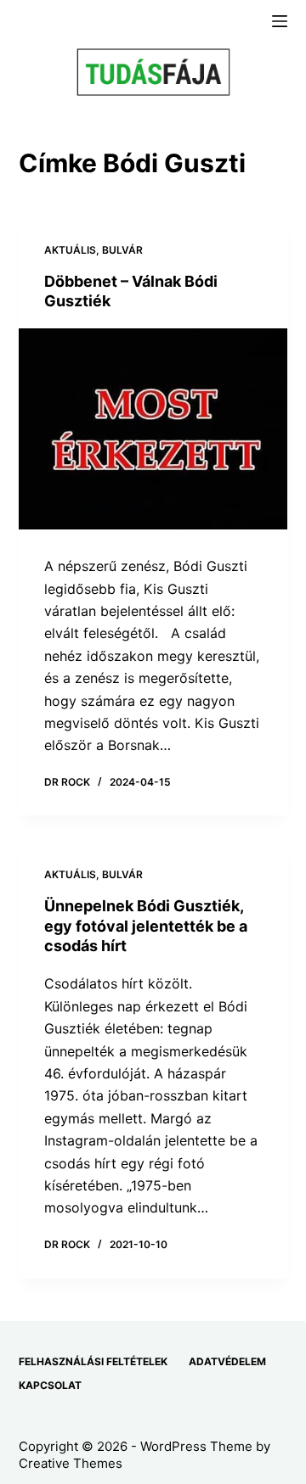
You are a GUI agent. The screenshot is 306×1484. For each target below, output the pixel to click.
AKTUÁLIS (70, 250)
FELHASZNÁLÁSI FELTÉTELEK (93, 1361)
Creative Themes (70, 1463)
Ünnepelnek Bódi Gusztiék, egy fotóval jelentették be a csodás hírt (145, 926)
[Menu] (279, 21)
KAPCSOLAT (50, 1385)
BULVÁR (122, 250)
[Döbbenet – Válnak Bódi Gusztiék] (153, 429)
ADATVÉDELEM (227, 1361)
